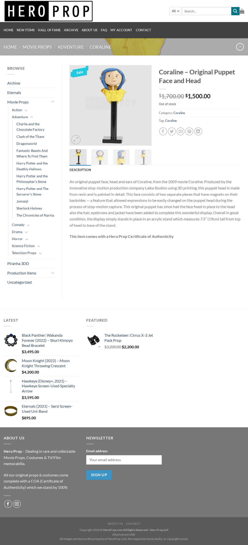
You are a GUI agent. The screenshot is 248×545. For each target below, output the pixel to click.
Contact (143, 30)
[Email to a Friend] (181, 131)
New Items (26, 30)
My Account (121, 30)
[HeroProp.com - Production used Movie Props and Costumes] (83, 11)
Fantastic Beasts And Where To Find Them (32, 153)
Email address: (97, 451)
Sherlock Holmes (29, 208)
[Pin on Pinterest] (189, 131)
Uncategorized (19, 282)
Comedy (18, 225)
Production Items (21, 273)
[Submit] (235, 11)
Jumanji (22, 201)
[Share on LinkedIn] (198, 131)
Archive (71, 30)
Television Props (24, 253)
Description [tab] (80, 170)
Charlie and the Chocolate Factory (30, 127)
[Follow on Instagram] (17, 504)
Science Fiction (23, 246)
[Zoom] (76, 139)
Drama (17, 232)
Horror (17, 239)
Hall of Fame (49, 30)
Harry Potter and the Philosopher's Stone (32, 179)
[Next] (144, 105)
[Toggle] (53, 102)
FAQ (104, 30)
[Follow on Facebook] (8, 504)
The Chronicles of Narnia (35, 215)
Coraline (100, 47)
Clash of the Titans (30, 136)
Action (17, 110)
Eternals (14, 92)
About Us (89, 30)
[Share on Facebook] (163, 131)
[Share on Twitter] (172, 131)
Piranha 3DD (18, 263)
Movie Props (37, 47)
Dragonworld (26, 143)
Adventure (71, 47)
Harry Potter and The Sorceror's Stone (32, 191)
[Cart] (242, 11)
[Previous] (77, 105)
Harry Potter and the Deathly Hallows (32, 166)
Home (8, 30)
